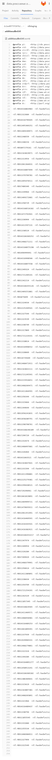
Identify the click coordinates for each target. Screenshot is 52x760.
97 (9, 313)
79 (9, 263)
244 (8, 726)
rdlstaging (32, 26)
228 (8, 681)
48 (9, 176)
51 (9, 185)
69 (9, 235)
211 (8, 633)
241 (8, 717)
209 (8, 627)
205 (8, 616)
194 (8, 585)
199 (8, 599)
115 (8, 364)
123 (8, 386)
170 (8, 518)
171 (8, 521)
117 (8, 370)
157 (8, 482)
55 (9, 196)
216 (8, 647)
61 (9, 213)
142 (8, 440)
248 (8, 737)
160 (8, 490)
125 (8, 392)
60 (9, 210)
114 (8, 361)
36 (9, 143)
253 (8, 751)
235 (8, 700)
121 (8, 381)
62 (9, 215)
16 (9, 87)
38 (9, 148)
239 (8, 711)
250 (8, 742)
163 (8, 498)
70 (9, 238)
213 (8, 639)
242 (8, 720)
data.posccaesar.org (18, 3)
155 (8, 476)
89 (9, 291)
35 (9, 140)
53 (9, 190)
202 (8, 608)
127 (8, 398)
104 (8, 333)
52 (9, 187)
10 (9, 70)
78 (9, 260)
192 (8, 580)
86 (9, 283)
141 (8, 437)
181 (8, 549)
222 (8, 664)
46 (9, 171)
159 (8, 487)
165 (8, 504)
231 (8, 689)
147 (8, 454)
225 (8, 672)
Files (6, 18)
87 (9, 285)
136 (8, 423)
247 (8, 734)
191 (8, 577)
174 (8, 529)
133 (8, 414)
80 (9, 266)
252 (8, 748)
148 (8, 456)
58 (9, 204)
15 (9, 84)
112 (8, 356)
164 (8, 501)
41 (9, 157)
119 (8, 375)
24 (9, 109)
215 (8, 644)
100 (8, 322)
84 (9, 277)
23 (9, 106)
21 (9, 100)
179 (8, 543)
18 (9, 92)
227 (8, 678)
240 (8, 714)
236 (8, 703)
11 (9, 72)
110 (8, 350)
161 (8, 493)
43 (9, 162)
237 (8, 706)
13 (9, 78)
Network (25, 18)
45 (9, 168)
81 (9, 269)
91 (9, 297)
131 (8, 409)
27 (9, 117)
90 (9, 294)
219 (8, 655)
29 (9, 123)
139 (8, 431)
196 (8, 591)
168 (8, 513)
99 (9, 319)
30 (9, 126)
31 (9, 128)
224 (8, 669)
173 (8, 526)
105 (8, 336)
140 (8, 434)
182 (8, 552)
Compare (36, 18)
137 (8, 426)
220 (8, 658)
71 (9, 241)
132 (8, 412)
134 (8, 417)
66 (9, 227)
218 (8, 653)
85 (9, 280)
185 (8, 560)
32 (9, 131)
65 (9, 224)
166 (8, 507)
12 (9, 75)
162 (8, 496)
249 (8, 739)
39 (9, 151)
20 (9, 98)
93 (9, 302)
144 (8, 445)
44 (9, 165)
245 (8, 728)
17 (9, 89)
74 (9, 249)
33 (9, 134)
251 (8, 745)
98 (9, 316)
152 (8, 468)
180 (8, 546)
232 (8, 692)
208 (8, 625)
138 (8, 428)
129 (8, 403)
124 (8, 389)
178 (8, 541)
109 (8, 347)
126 (8, 395)
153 (8, 470)
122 (8, 384)
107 (8, 341)
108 (8, 344)
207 (8, 622)
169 (8, 515)
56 (9, 199)
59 (9, 207)
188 (8, 569)
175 (8, 532)
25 (9, 112)
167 (8, 510)
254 (8, 754)
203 (8, 611)
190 (8, 574)
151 (8, 465)
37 (9, 145)
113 (8, 358)
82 (9, 271)
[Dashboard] (43, 5)
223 (8, 667)
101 (8, 325)
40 (9, 154)
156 (8, 479)
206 (8, 619)
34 (9, 137)
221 (8, 661)
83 (9, 274)
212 (8, 636)
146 (8, 451)
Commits (15, 18)
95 (9, 308)
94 (9, 305)
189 (8, 571)
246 (8, 731)
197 (8, 594)
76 (9, 255)
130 (8, 406)
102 (8, 328)
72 (9, 243)
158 (8, 484)
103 (8, 330)
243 (8, 723)
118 (8, 372)
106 (8, 339)
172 (8, 524)
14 (9, 81)
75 (9, 252)
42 (9, 159)
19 (9, 95)
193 (8, 582)
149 (8, 459)
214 (8, 641)
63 (9, 218)
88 (9, 288)
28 (9, 120)
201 (8, 605)
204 (8, 613)
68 (9, 232)
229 (8, 683)
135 (8, 420)
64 (9, 221)
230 (8, 686)
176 (8, 535)
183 (8, 554)
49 (9, 179)
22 (9, 103)
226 (8, 675)
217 (8, 650)
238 (8, 709)
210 (8, 630)
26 (9, 115)
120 (8, 378)
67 (9, 229)
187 (8, 566)
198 (8, 597)
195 (8, 588)
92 (9, 300)
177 (8, 538)
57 (9, 201)
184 (8, 557)
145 (8, 448)
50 (9, 182)
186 (8, 563)
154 (8, 473)
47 (9, 173)
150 (8, 462)
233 (8, 695)
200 (8, 602)
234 (8, 697)
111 (8, 353)
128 (8, 400)
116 (8, 367)
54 (9, 193)
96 (9, 311)
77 (9, 257)
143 (8, 442)
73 (9, 246)
